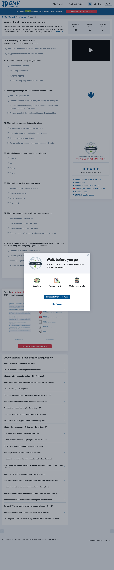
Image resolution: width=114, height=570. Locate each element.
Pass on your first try (57, 286)
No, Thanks (57, 304)
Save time (37, 286)
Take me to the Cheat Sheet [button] (57, 297)
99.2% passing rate (77, 286)
